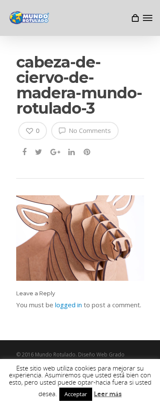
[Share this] (24, 152)
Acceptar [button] (75, 394)
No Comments (89, 130)
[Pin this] (87, 152)
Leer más (108, 393)
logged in (68, 304)
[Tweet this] (39, 152)
